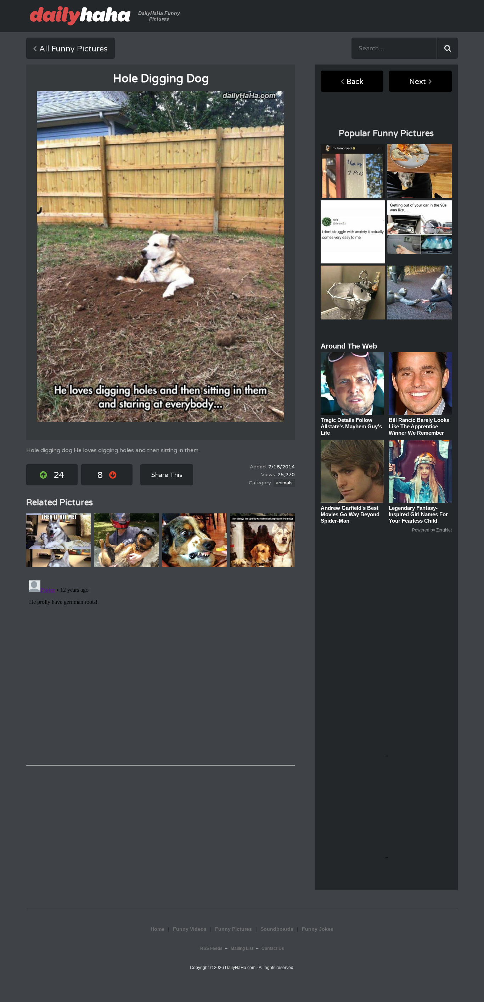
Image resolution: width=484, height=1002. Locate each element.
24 (59, 475)
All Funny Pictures (73, 49)
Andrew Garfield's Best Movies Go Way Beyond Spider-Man (350, 514)
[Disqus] (160, 666)
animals (284, 483)
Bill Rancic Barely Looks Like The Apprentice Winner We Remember (419, 426)
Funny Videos (190, 929)
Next (417, 82)
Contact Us (272, 948)
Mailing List (242, 948)
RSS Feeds (211, 948)
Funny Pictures (233, 929)
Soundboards (276, 929)
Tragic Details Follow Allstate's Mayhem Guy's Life (351, 426)
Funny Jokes (317, 929)
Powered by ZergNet (432, 530)
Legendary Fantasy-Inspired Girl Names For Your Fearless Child (418, 514)
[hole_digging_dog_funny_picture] (160, 256)
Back (355, 82)
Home (157, 929)
